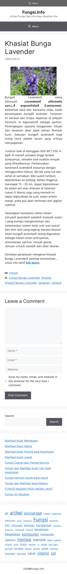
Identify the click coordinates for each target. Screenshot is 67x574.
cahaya (47, 513)
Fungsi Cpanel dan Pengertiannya (27, 462)
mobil (15, 544)
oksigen (32, 544)
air (6, 513)
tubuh (32, 553)
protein (18, 548)
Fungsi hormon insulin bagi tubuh (26, 477)
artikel (16, 512)
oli (38, 545)
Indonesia (54, 521)
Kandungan (43, 525)
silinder (36, 548)
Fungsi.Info (33, 12)
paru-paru (53, 544)
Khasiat (46, 277)
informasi (16, 525)
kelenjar (29, 530)
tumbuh (57, 282)
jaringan (29, 525)
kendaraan (42, 529)
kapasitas (57, 526)
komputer (47, 534)
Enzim (19, 521)
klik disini (32, 262)
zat (53, 553)
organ (44, 544)
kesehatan (12, 534)
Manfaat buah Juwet (18, 457)
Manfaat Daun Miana (18, 446)
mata (49, 540)
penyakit (9, 548)
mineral (8, 544)
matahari (57, 540)
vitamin (43, 553)
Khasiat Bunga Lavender (21, 282)
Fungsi (40, 519)
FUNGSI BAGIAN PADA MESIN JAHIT (29, 488)
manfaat (24, 539)
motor (23, 544)
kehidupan (19, 530)
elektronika (10, 520)
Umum (13, 273)
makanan (10, 539)
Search (9, 415)
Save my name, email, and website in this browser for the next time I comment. (32, 381)
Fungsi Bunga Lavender (24, 277)
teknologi (21, 553)
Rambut (28, 549)
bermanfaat (33, 513)
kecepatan (9, 530)
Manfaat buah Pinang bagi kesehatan (29, 451)
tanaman (44, 282)
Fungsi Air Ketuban (17, 494)
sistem (45, 548)
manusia (39, 540)
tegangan (10, 553)
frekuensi (27, 521)
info (7, 525)
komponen (30, 534)
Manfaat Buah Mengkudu (21, 440)
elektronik (56, 513)
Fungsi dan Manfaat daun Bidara (26, 483)
